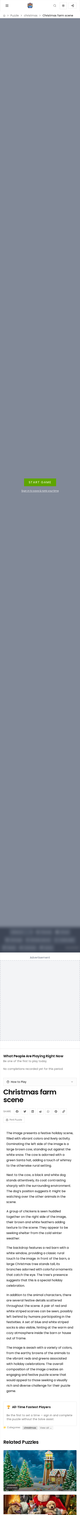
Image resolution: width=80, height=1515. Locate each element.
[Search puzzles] (54, 5)
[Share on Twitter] (25, 1111)
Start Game (40, 482)
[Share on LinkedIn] (33, 1111)
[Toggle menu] (6, 5)
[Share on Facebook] (17, 1111)
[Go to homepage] (31, 6)
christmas (30, 15)
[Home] (4, 15)
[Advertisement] (40, 1000)
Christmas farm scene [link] (58, 15)
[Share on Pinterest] (56, 1111)
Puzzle (14, 15)
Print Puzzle (16, 1119)
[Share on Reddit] (40, 1111)
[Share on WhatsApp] (48, 1111)
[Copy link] (64, 1111)
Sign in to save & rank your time (40, 490)
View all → (46, 1427)
